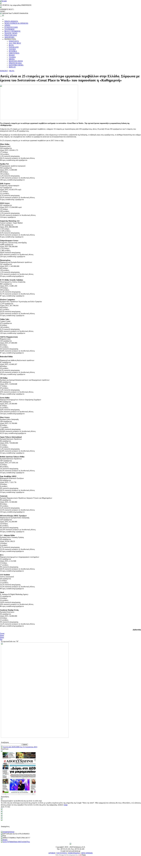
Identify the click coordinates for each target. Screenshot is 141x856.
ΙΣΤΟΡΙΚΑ (13, 51)
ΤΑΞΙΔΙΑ (12, 57)
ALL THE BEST (15, 43)
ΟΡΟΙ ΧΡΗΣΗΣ (87, 853)
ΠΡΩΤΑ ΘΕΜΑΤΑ (11, 21)
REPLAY (12, 67)
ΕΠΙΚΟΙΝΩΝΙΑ (74, 853)
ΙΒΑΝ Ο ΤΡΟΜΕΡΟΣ (12, 31)
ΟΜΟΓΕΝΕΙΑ (14, 53)
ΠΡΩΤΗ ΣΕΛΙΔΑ (15, 63)
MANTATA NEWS (16, 61)
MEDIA (12, 59)
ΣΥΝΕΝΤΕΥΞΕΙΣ (11, 27)
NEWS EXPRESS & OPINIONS (16, 23)
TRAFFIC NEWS (10, 33)
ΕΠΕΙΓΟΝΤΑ (14, 41)
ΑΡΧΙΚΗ (51, 853)
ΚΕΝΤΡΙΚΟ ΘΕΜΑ (16, 65)
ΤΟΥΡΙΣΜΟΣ (9, 29)
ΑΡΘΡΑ (7, 25)
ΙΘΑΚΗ (12, 55)
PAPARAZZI (14, 47)
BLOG (11, 45)
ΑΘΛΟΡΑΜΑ (9, 37)
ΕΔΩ (65, 805)
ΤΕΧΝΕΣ (12, 49)
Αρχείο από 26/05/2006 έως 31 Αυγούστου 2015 (20, 747)
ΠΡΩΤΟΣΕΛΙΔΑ (10, 35)
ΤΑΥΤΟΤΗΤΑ (61, 853)
